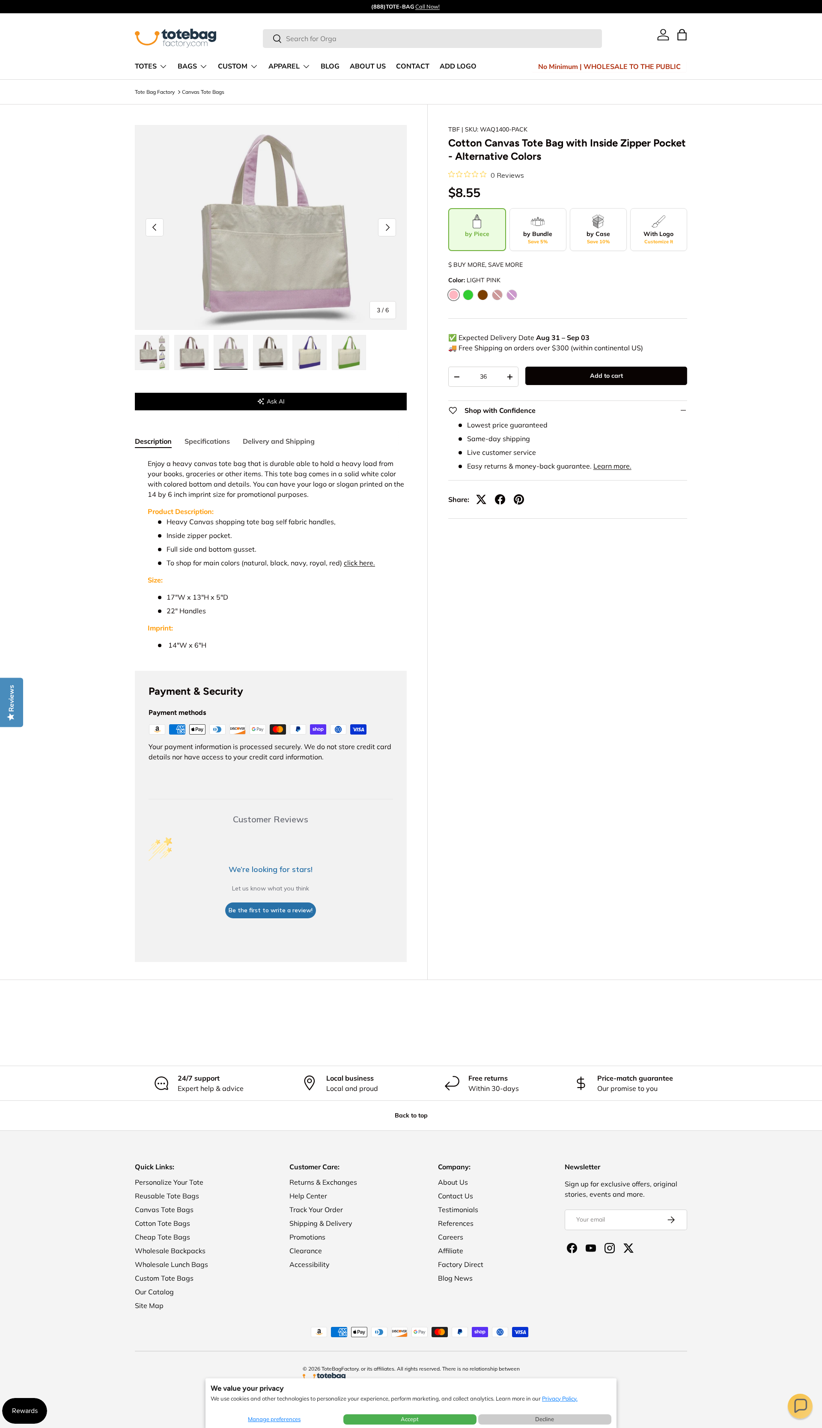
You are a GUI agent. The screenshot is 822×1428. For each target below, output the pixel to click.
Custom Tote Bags (164, 1278)
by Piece (477, 234)
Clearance (305, 1250)
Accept (410, 1419)
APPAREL (284, 66)
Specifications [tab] (207, 441)
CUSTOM (232, 66)
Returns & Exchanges (323, 1182)
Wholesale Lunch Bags (171, 1264)
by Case (598, 237)
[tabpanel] (271, 554)
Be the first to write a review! (271, 910)
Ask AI (276, 401)
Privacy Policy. (560, 1398)
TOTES (146, 66)
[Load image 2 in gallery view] (191, 352)
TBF (454, 129)
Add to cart (606, 375)
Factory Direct (460, 1264)
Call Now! (427, 6)
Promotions (307, 1237)
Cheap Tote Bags (162, 1237)
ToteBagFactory (340, 1368)
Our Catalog (154, 1292)
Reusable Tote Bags (167, 1196)
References (456, 1223)
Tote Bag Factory (155, 92)
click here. (359, 563)
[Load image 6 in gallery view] (349, 352)
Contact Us (455, 1195)
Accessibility (309, 1264)
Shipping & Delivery (320, 1223)
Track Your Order (316, 1209)
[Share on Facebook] (500, 499)
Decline (544, 1419)
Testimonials (458, 1209)
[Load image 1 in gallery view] (152, 352)
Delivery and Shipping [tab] (279, 441)
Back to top (411, 1115)
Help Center (308, 1195)
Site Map (149, 1305)
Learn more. (612, 466)
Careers (450, 1237)
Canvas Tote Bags (203, 92)
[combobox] (432, 38)
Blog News (455, 1278)
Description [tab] (153, 441)
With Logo (658, 237)
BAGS (187, 66)
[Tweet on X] (481, 499)
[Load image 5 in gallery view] (309, 352)
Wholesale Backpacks (170, 1250)
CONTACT (412, 66)
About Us (453, 1182)
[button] (800, 1406)
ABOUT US (368, 66)
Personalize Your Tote (169, 1182)
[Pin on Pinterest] (518, 499)
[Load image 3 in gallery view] (231, 352)
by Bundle (537, 237)
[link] (663, 34)
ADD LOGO (458, 66)
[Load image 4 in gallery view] (270, 352)
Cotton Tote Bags (162, 1223)
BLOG (330, 66)
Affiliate (450, 1250)
